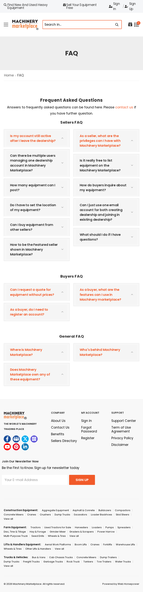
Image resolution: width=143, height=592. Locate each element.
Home (9, 75)
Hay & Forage (38, 531)
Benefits (57, 434)
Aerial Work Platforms (58, 544)
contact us (124, 107)
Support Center (123, 421)
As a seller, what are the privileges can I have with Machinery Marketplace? (100, 141)
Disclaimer (119, 445)
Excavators (80, 514)
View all (8, 519)
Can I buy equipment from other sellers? (31, 227)
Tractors (36, 527)
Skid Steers (122, 514)
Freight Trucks (31, 561)
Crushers (45, 514)
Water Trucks (123, 561)
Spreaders (124, 527)
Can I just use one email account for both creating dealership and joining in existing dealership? (101, 212)
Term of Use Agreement (121, 429)
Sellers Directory (64, 441)
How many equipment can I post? (32, 187)
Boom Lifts (81, 544)
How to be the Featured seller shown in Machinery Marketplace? (34, 249)
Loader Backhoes (101, 514)
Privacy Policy (122, 438)
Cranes (31, 514)
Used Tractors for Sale (57, 527)
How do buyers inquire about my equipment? (103, 187)
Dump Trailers (108, 557)
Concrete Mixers (13, 514)
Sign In (116, 6)
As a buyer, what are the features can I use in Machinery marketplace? (100, 294)
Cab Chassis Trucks (61, 557)
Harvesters (81, 527)
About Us (58, 421)
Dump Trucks (62, 514)
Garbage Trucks (53, 561)
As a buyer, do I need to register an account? (29, 312)
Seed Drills (37, 536)
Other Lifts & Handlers (38, 549)
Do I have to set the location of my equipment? (33, 207)
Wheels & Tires (57, 536)
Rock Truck (73, 561)
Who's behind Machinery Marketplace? (100, 352)
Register (87, 438)
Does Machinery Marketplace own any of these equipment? (30, 374)
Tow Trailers (104, 561)
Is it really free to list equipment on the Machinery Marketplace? (100, 165)
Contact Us (60, 427)
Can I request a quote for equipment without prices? (32, 292)
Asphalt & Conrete (84, 510)
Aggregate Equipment (55, 510)
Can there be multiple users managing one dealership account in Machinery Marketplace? (32, 163)
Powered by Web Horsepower (120, 584)
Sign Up (132, 6)
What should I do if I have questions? (100, 237)
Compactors (122, 510)
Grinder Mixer (58, 531)
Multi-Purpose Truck (16, 536)
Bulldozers (104, 510)
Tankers (88, 561)
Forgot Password (89, 429)
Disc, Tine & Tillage (15, 531)
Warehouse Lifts (125, 544)
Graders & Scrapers (81, 531)
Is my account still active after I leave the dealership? (33, 138)
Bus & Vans (38, 557)
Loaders (97, 527)
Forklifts (107, 544)
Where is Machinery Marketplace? (26, 352)
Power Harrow (106, 531)
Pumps (109, 527)
